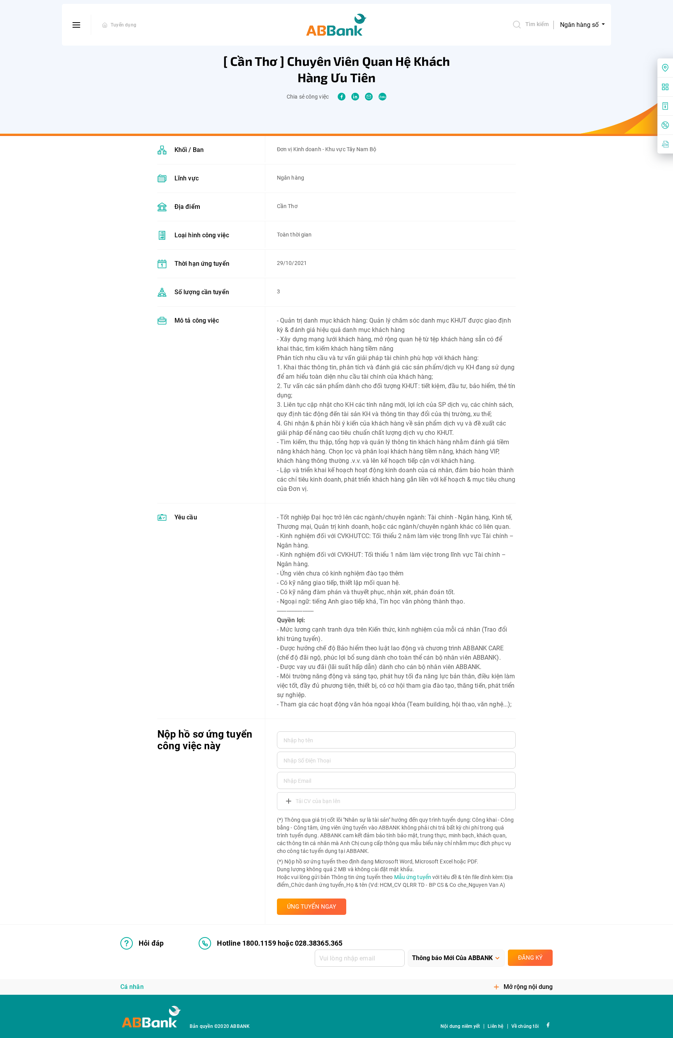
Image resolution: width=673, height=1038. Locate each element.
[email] (369, 97)
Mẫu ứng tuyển (412, 877)
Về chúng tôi (525, 1026)
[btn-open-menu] (76, 25)
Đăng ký (530, 957)
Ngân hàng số (580, 24)
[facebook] (341, 97)
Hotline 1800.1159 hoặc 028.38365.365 (279, 943)
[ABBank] (336, 25)
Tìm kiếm (537, 24)
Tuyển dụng (123, 25)
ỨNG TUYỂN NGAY (311, 906)
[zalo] (382, 97)
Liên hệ (495, 1026)
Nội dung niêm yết (460, 1026)
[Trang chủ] (104, 25)
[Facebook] (548, 1024)
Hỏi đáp (151, 943)
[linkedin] (355, 97)
